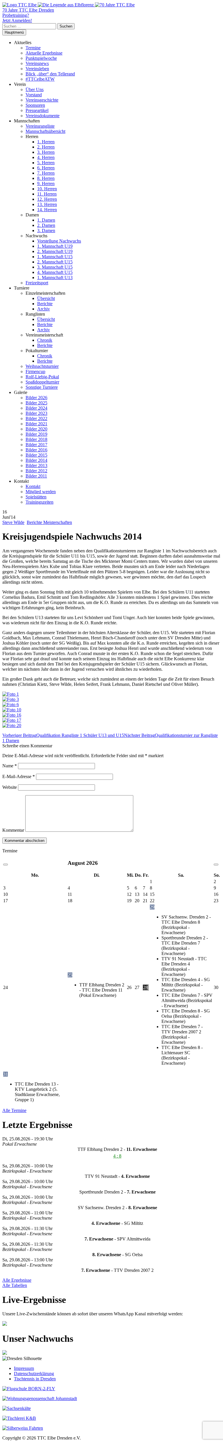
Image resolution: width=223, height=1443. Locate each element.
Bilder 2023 (36, 413)
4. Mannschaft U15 (55, 272)
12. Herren (47, 199)
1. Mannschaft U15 (55, 256)
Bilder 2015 (36, 455)
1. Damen (46, 220)
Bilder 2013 (36, 465)
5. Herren (46, 162)
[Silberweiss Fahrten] (22, 1428)
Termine (33, 47)
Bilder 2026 (36, 397)
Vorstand (34, 94)
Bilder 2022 (36, 418)
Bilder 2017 (36, 444)
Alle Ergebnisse (16, 1280)
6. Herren (46, 167)
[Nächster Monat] (216, 864)
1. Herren (46, 141)
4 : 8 (117, 1155)
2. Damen (46, 225)
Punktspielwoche (41, 58)
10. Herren (47, 188)
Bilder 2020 (36, 428)
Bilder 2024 (36, 408)
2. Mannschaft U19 (55, 251)
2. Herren (46, 146)
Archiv (43, 308)
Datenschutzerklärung (34, 1373)
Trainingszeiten (39, 502)
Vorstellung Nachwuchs (59, 240)
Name (9, 765)
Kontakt (33, 486)
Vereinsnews (37, 63)
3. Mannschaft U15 (55, 267)
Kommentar (13, 830)
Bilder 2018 (36, 439)
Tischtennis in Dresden (35, 1378)
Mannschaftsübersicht (45, 131)
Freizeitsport (37, 282)
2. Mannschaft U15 (55, 261)
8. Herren (46, 178)
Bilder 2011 (36, 475)
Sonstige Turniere (42, 387)
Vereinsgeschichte (42, 99)
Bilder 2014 (36, 460)
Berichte (45, 303)
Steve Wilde (13, 522)
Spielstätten (36, 496)
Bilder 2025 (36, 402)
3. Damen (46, 230)
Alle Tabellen (14, 1285)
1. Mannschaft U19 (55, 246)
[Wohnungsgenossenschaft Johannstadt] (39, 1398)
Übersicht (46, 298)
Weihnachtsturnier (42, 366)
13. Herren (47, 204)
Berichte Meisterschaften (49, 522)
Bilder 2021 (36, 423)
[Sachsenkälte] (16, 1408)
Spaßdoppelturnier (42, 381)
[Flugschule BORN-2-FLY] (28, 1388)
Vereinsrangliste (40, 126)
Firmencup (35, 371)
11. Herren (47, 193)
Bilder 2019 (36, 434)
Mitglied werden (41, 491)
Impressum (24, 1368)
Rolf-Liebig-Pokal (42, 376)
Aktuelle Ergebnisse (44, 52)
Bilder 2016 (36, 449)
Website (9, 787)
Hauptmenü (14, 32)
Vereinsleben (37, 68)
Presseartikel (37, 110)
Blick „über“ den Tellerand (50, 73)
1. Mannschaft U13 (55, 277)
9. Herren (46, 183)
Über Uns (35, 89)
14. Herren (47, 209)
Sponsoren (35, 105)
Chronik (44, 340)
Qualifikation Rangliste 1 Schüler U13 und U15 (63, 735)
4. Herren (46, 157)
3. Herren (46, 152)
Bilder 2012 (36, 470)
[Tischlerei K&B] (19, 1418)
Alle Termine (14, 1110)
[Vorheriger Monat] (5, 864)
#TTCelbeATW (40, 79)
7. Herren (46, 173)
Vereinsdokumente (43, 115)
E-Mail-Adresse (18, 776)
